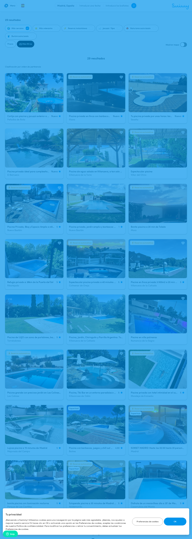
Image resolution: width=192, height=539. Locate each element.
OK (175, 521)
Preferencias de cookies (147, 521)
